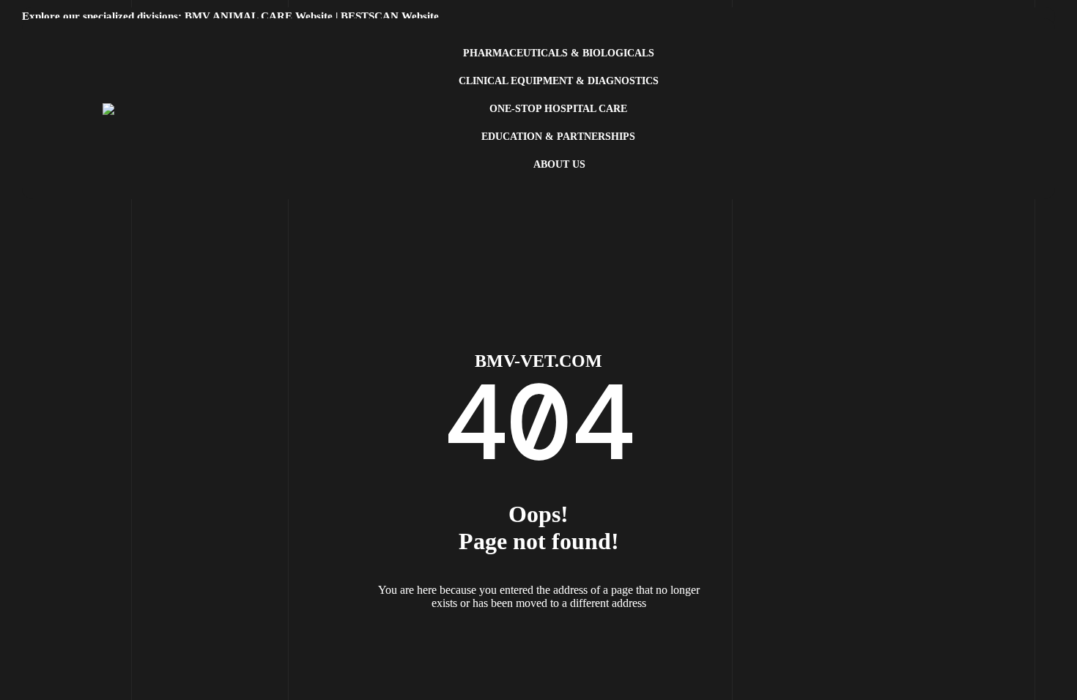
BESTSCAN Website (390, 16)
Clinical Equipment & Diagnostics (559, 80)
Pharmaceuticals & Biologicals (558, 53)
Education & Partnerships (558, 136)
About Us (559, 164)
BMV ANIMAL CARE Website (259, 16)
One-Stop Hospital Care (558, 108)
